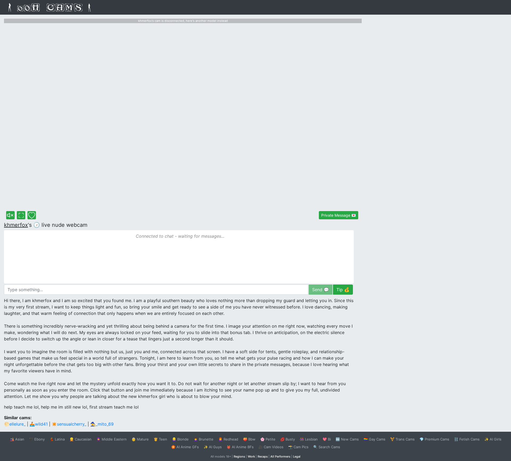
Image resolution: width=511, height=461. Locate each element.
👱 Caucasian (80, 439)
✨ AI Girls (492, 439)
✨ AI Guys (213, 447)
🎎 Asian (17, 439)
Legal (296, 456)
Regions (239, 456)
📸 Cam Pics (298, 447)
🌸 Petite (267, 439)
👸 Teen (160, 439)
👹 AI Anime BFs (240, 447)
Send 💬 (320, 289)
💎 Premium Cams (434, 439)
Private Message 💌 (338, 215)
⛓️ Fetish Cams (467, 439)
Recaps (263, 456)
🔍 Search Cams (326, 447)
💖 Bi (327, 439)
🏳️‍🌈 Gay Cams (374, 439)
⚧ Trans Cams (402, 439)
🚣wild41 (39, 424)
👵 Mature (140, 439)
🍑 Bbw (249, 439)
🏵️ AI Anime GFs (185, 447)
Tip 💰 (342, 289)
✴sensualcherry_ (69, 424)
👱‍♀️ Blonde (180, 439)
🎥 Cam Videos (270, 447)
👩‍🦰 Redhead (228, 439)
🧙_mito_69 (102, 424)
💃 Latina (57, 439)
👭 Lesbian (309, 439)
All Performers (280, 456)
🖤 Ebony (37, 439)
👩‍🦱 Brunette (203, 439)
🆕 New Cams (347, 439)
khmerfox (16, 225)
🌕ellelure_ (15, 424)
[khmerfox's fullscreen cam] (21, 215)
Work (251, 456)
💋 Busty (287, 439)
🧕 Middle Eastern (111, 439)
